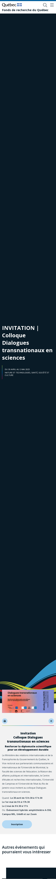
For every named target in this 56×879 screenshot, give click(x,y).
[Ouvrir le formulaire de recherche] (45, 5)
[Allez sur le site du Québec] (12, 5)
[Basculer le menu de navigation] (52, 5)
